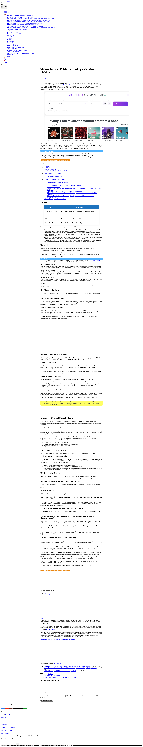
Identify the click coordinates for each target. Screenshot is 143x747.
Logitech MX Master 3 (13, 32)
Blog (5, 11)
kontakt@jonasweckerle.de (13, 714)
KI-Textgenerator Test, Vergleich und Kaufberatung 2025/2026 (23, 24)
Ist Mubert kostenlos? (53, 187)
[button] (2, 4)
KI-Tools (50, 674)
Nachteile (47, 167)
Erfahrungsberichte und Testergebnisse (58, 182)
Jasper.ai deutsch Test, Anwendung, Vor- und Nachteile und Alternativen (26, 26)
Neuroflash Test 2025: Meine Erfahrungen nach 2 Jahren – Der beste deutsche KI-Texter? (30, 18)
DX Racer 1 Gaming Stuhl (14, 33)
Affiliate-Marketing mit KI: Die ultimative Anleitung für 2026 (60, 671)
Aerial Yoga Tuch (11, 36)
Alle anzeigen (57, 663)
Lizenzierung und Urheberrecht (56, 178)
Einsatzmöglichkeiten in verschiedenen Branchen (61, 181)
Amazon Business (12, 35)
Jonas (45, 78)
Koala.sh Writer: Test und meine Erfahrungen (53, 675)
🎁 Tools (6, 60)
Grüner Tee (10, 56)
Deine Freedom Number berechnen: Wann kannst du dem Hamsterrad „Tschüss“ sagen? (67, 666)
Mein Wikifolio (5, 733)
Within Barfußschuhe (12, 44)
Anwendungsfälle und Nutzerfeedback (54, 179)
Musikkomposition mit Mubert (52, 173)
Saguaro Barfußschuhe (13, 42)
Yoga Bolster (10, 38)
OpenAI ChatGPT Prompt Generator (17, 29)
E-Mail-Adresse (70, 695)
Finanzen (6, 12)
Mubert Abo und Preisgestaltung (56, 172)
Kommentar (43, 693)
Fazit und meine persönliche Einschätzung (55, 199)
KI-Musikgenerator (66, 84)
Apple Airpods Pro (12, 48)
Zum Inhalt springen (6, 1)
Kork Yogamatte (11, 39)
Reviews (6, 30)
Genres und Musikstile (54, 175)
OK (71, 745)
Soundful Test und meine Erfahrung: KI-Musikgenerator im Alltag (59, 677)
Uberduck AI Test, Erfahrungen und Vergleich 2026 (20, 15)
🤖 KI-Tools (7, 14)
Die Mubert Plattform (50, 169)
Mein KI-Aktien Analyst (7, 730)
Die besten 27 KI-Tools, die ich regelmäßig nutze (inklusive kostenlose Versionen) (28, 20)
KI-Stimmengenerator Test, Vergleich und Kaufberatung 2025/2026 (25, 23)
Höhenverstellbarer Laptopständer (16, 47)
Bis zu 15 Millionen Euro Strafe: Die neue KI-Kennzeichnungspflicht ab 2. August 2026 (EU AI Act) (70, 668)
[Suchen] (17, 744)
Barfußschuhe (11, 41)
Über (5, 59)
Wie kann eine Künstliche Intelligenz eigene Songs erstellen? (64, 185)
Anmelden (6, 62)
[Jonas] (50, 617)
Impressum (3, 717)
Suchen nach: (4, 742)
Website (98, 695)
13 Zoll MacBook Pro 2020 (14, 51)
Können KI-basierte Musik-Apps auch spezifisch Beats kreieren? (65, 191)
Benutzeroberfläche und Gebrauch (57, 170)
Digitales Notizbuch (12, 45)
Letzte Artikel (47, 595)
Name (42, 695)
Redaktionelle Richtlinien (8, 727)
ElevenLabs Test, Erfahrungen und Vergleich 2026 (20, 17)
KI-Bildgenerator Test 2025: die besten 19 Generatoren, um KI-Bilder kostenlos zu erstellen (31, 27)
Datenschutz (4, 719)
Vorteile (46, 166)
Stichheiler (10, 54)
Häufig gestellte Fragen (50, 184)
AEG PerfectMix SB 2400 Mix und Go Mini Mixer (20, 53)
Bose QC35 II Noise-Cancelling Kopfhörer (18, 50)
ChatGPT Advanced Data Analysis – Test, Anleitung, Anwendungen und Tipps (28, 21)
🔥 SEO (6, 57)
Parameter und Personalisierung (56, 176)
